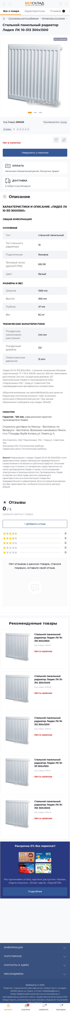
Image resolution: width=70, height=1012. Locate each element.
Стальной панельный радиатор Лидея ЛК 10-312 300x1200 (48, 721)
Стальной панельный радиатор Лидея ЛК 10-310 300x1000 (48, 804)
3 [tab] (40, 112)
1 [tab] (30, 112)
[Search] (10, 4)
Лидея (63, 122)
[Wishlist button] (56, 140)
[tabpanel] (35, 77)
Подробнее (35, 891)
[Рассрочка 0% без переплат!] (35, 863)
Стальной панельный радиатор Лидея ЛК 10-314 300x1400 (48, 679)
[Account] (66, 4)
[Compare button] (64, 140)
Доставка (19, 180)
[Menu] (4, 4)
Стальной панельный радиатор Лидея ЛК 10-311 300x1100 (48, 763)
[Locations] (60, 4)
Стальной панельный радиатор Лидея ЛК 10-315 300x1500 (48, 637)
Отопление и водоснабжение (23, 18)
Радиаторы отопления (53, 18)
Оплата (18, 165)
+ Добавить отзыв (35, 523)
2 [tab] (35, 112)
